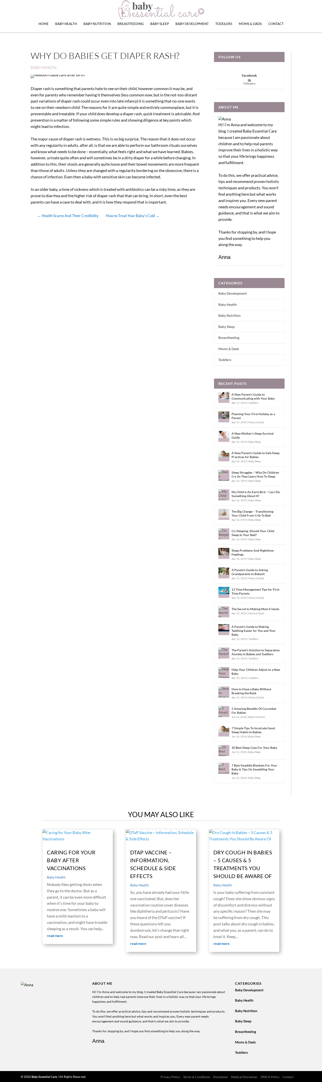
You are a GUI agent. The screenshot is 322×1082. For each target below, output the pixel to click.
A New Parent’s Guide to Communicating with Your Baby (253, 396)
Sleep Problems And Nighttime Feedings (253, 552)
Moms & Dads (250, 24)
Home (44, 24)
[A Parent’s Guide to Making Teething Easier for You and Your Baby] (223, 629)
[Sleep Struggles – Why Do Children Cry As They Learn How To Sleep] (223, 475)
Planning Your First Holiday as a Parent (253, 416)
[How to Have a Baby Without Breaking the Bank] (223, 692)
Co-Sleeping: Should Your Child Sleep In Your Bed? (253, 533)
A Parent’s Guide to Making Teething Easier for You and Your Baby (254, 630)
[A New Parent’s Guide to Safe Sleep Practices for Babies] (223, 455)
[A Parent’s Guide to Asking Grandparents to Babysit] (223, 572)
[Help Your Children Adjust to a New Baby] (223, 672)
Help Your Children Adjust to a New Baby (256, 671)
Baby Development (192, 24)
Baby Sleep (159, 24)
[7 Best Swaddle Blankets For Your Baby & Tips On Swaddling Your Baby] (223, 768)
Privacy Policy (170, 1077)
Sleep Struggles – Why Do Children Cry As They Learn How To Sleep (255, 474)
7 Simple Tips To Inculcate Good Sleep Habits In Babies (253, 730)
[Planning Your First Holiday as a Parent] (223, 416)
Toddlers (223, 24)
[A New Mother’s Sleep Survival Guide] (223, 436)
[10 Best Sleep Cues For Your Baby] (223, 750)
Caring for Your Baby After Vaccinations (71, 860)
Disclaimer (220, 1077)
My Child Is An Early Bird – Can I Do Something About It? (256, 494)
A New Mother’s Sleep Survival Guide (253, 435)
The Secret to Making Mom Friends (255, 609)
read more (55, 935)
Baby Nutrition (97, 24)
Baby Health (66, 24)
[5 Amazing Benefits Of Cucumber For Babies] (223, 711)
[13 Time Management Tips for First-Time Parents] (223, 592)
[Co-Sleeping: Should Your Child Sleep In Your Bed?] (223, 533)
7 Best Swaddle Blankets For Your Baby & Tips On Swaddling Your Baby (254, 769)
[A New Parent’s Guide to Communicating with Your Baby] (223, 397)
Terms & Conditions (196, 1077)
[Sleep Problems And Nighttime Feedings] (223, 553)
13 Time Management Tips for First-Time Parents (256, 591)
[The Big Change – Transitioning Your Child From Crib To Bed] (223, 514)
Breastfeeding (130, 24)
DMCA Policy (270, 1077)
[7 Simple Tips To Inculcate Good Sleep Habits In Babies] (223, 731)
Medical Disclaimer (244, 1077)
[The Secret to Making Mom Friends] (223, 611)
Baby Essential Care (45, 1076)
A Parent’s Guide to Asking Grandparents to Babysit (250, 572)
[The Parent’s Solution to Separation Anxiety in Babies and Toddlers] (223, 653)
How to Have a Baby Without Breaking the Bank (251, 691)
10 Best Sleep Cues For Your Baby (254, 747)
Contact (276, 24)
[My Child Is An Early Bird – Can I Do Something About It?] (223, 494)
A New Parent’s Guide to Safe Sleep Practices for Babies (256, 455)
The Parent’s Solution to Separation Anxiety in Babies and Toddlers (256, 652)
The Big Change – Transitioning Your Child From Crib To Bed (252, 513)
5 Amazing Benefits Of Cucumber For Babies (254, 710)
